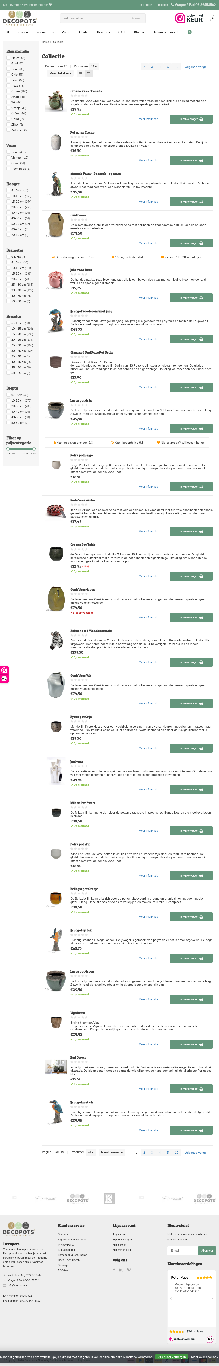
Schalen (84, 32)
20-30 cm (21, 207)
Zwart (18, 96)
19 (176, 67)
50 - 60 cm (20, 301)
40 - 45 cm (21, 362)
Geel (17, 63)
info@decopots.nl (18, 1285)
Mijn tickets (119, 1244)
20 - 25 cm (22, 339)
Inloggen (162, 4)
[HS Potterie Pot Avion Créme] (56, 142)
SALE (122, 32)
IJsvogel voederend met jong (91, 311)
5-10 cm (19, 190)
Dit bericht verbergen (171, 1357)
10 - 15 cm (22, 328)
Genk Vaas (78, 215)
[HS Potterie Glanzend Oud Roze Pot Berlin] (56, 362)
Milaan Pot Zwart (82, 803)
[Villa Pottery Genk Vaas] (56, 225)
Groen (19, 91)
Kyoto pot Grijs (81, 717)
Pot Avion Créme (82, 132)
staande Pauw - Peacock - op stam (95, 174)
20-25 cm (21, 279)
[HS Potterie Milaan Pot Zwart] (56, 812)
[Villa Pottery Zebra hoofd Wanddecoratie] (56, 640)
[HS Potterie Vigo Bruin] (56, 1022)
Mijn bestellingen (123, 1239)
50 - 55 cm (20, 373)
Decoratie (104, 32)
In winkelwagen (189, 119)
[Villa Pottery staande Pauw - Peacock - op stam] (56, 183)
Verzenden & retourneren (72, 1255)
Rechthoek (20, 168)
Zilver (17, 124)
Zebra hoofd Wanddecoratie (91, 631)
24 (93, 66)
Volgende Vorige (196, 67)
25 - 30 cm (22, 284)
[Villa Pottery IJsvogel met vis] (56, 1112)
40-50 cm (20, 218)
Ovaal (18, 163)
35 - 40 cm (21, 356)
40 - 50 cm (21, 295)
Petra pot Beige (81, 455)
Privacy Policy (66, 1244)
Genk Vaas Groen (82, 589)
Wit (16, 102)
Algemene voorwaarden (72, 1239)
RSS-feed (63, 1270)
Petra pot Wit (80, 844)
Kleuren (22, 32)
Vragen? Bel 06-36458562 (195, 5)
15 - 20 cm (22, 334)
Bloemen (140, 32)
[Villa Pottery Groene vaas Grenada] (56, 101)
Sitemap (63, 1265)
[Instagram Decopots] (123, 1270)
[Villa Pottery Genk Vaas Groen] (56, 599)
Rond (18, 152)
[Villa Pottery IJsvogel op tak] (56, 940)
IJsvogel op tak (81, 930)
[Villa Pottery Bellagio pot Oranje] (56, 898)
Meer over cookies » (205, 1357)
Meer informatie (148, 119)
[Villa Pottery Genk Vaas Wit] (56, 685)
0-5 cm (18, 257)
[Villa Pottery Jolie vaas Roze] (56, 279)
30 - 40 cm (22, 290)
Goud (17, 119)
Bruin (17, 80)
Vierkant (19, 157)
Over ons (63, 1234)
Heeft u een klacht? (69, 1260)
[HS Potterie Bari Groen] (56, 1067)
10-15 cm (21, 196)
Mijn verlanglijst (122, 1249)
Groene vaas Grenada (86, 91)
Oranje (18, 108)
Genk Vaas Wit (81, 676)
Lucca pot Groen (82, 971)
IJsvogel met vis (81, 1102)
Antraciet (19, 130)
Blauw (18, 58)
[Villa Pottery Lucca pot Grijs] (56, 410)
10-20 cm (21, 400)
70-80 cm (19, 235)
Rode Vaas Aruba (82, 500)
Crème (18, 113)
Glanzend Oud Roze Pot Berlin (91, 352)
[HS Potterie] (110, 1198)
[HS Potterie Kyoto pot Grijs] (56, 726)
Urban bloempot (166, 32)
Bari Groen (78, 1057)
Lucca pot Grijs (81, 401)
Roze (17, 85)
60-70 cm (19, 229)
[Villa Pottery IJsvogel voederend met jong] (56, 321)
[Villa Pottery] (46, 1198)
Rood (17, 69)
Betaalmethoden (67, 1249)
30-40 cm (21, 212)
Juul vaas (77, 762)
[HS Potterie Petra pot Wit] (56, 854)
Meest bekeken (60, 73)
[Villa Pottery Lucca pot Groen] (56, 981)
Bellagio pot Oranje (84, 889)
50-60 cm (20, 223)
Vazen (66, 32)
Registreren (145, 4)
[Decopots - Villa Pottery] (78, 1198)
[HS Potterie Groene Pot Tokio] (56, 554)
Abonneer (207, 1250)
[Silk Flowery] (14, 1197)
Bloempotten (45, 32)
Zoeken (136, 18)
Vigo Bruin (77, 1013)
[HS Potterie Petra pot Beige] (56, 465)
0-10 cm (19, 395)
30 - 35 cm (22, 350)
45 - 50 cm (21, 367)
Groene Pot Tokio (83, 545)
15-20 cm (21, 201)
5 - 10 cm (20, 323)
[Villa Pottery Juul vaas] (56, 771)
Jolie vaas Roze (81, 270)
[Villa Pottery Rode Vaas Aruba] (56, 510)
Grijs (17, 74)
